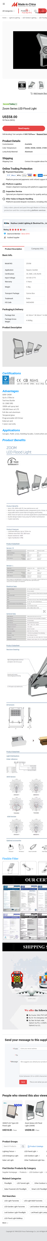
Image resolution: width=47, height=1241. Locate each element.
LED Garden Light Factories (14, 1206)
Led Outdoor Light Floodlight (15, 1212)
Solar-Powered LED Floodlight (15, 1189)
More (4, 1223)
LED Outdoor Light (31, 1156)
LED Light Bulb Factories (33, 1201)
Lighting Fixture (8, 1151)
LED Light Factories (11, 1201)
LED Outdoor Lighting (29, 18)
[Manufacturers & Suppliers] (23, 4)
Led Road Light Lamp (39, 1212)
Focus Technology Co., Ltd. (30, 1231)
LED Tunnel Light (23, 1183)
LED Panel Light (30, 1151)
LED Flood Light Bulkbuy (13, 1218)
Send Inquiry (23, 128)
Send (23, 1082)
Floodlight (8, 1183)
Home (4, 18)
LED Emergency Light (10, 1156)
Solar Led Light (8, 1160)
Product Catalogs (36, 1146)
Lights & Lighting (14, 18)
